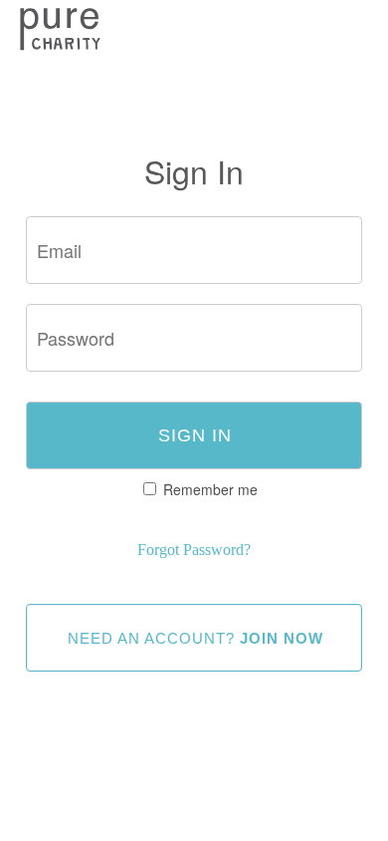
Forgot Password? (194, 549)
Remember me (210, 489)
